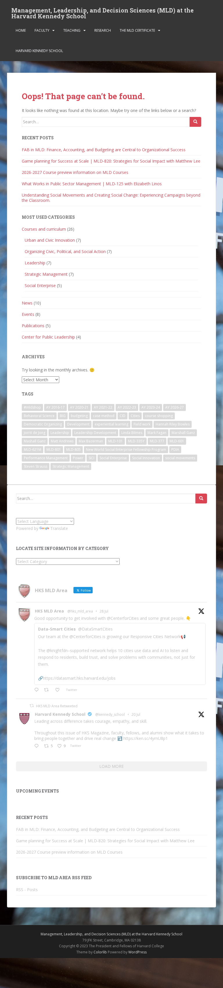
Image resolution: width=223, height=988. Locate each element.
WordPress (137, 952)
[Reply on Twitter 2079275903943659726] (38, 746)
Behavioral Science (39, 415)
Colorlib (100, 952)
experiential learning (111, 424)
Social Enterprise (40, 285)
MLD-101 (115, 441)
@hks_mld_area (80, 611)
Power (78, 457)
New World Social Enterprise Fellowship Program (126, 449)
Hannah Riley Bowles (173, 424)
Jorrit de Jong (34, 432)
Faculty (42, 30)
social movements (180, 457)
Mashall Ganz (35, 441)
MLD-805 (73, 449)
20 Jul (136, 714)
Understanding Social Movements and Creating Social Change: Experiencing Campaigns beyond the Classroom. (111, 197)
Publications (33, 325)
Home (21, 30)
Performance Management (46, 457)
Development (78, 424)
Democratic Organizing (43, 424)
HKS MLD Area (49, 611)
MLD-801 (53, 449)
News (27, 303)
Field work (142, 424)
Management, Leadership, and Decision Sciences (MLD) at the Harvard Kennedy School (102, 11)
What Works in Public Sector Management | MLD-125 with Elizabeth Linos (92, 183)
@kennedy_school (110, 714)
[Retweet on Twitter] (32, 706)
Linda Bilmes (131, 432)
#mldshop (32, 407)
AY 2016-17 (55, 407)
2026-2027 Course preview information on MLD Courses (75, 172)
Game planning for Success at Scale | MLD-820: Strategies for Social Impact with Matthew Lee (111, 161)
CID (122, 415)
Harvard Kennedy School (39, 50)
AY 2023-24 (150, 407)
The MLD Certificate (137, 30)
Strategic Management (46, 274)
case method (103, 415)
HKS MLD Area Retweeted (57, 706)
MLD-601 (177, 441)
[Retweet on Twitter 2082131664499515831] (48, 690)
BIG (63, 415)
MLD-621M (32, 449)
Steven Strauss (35, 466)
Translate (59, 528)
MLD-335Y (136, 441)
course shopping (159, 415)
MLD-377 (157, 441)
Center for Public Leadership (48, 337)
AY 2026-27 (174, 407)
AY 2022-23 (127, 407)
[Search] (195, 122)
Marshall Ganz (183, 432)
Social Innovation (146, 457)
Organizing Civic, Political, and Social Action (65, 251)
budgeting (79, 415)
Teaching (71, 30)
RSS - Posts (27, 889)
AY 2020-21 (79, 407)
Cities (135, 415)
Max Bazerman (91, 441)
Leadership (35, 263)
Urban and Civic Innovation (50, 240)
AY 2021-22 (103, 407)
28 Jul (104, 611)
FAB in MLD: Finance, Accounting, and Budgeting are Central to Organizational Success (104, 149)
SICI (91, 457)
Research (102, 30)
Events (28, 314)
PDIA (175, 449)
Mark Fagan (157, 432)
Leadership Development (95, 432)
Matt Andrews (62, 441)
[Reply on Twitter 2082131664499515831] (38, 690)
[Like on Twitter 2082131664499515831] (59, 690)
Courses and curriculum (44, 229)
